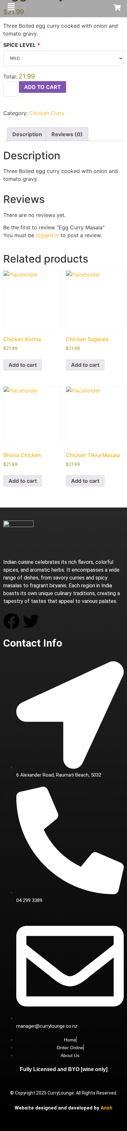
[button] (11, 7)
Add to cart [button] (22, 365)
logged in (47, 235)
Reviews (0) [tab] (67, 134)
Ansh (106, 1108)
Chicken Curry (46, 113)
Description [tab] (27, 134)
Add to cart (42, 87)
